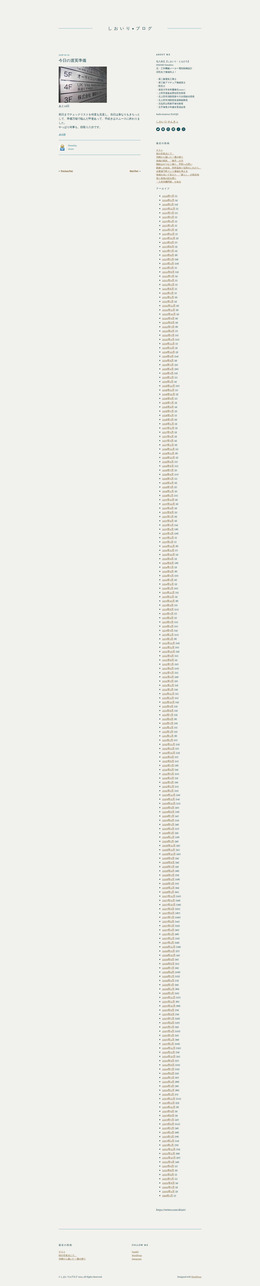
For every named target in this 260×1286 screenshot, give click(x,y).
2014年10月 (168, 554)
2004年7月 (168, 1069)
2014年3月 (168, 580)
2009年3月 (168, 833)
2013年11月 (168, 596)
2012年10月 (168, 651)
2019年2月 (168, 377)
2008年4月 (168, 879)
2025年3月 (168, 225)
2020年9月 (168, 318)
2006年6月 (168, 972)
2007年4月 (168, 930)
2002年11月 (168, 1153)
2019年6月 (168, 360)
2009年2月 (168, 837)
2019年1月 (167, 381)
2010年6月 (168, 769)
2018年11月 (168, 390)
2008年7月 (168, 866)
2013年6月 (168, 618)
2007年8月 (168, 913)
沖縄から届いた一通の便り (169, 157)
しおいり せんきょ (167, 122)
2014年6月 (168, 571)
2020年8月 (168, 322)
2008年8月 (168, 862)
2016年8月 (168, 466)
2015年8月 (168, 512)
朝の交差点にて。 (165, 153)
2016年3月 (168, 487)
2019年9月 (168, 356)
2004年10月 (169, 1056)
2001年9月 (168, 1166)
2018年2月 (168, 424)
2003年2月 (168, 1141)
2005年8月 (168, 1014)
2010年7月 (168, 765)
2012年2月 (168, 685)
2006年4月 (168, 980)
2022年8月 (168, 272)
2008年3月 (168, 883)
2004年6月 (168, 1073)
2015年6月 (168, 521)
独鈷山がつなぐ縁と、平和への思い (174, 164)
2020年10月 (169, 314)
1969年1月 (167, 1195)
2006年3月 (168, 985)
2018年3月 (168, 419)
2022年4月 (168, 280)
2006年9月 (168, 959)
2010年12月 (168, 744)
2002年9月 (168, 1162)
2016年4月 (168, 483)
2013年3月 (167, 630)
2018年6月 (168, 407)
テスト (159, 150)
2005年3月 (168, 1035)
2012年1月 (168, 689)
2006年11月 (168, 951)
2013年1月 (167, 639)
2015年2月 (168, 537)
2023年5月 (168, 259)
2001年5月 (168, 1179)
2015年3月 (168, 533)
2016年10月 (168, 457)
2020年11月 (168, 310)
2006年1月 (168, 993)
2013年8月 (168, 609)
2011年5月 (167, 723)
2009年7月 (168, 816)
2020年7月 (168, 327)
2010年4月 (168, 778)
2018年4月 (168, 415)
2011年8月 (168, 710)
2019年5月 (168, 365)
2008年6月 (168, 871)
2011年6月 (167, 719)
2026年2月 (168, 200)
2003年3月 (168, 1136)
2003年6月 (168, 1124)
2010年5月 (168, 774)
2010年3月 (168, 782)
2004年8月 (168, 1065)
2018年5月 (168, 411)
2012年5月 (168, 672)
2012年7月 (168, 664)
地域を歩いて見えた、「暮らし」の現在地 (177, 174)
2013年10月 (168, 601)
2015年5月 (168, 525)
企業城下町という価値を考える (172, 171)
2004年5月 (168, 1077)
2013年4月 (168, 626)
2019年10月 (168, 352)
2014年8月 (168, 563)
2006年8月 (168, 963)
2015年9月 (168, 508)
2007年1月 (168, 942)
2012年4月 (168, 677)
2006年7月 (168, 968)
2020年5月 (168, 335)
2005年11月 (168, 1001)
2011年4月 (167, 727)
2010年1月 (168, 791)
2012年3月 (168, 681)
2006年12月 (168, 947)
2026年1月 (168, 204)
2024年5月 (168, 230)
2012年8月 (168, 660)
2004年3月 (168, 1086)
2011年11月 (168, 698)
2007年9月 (168, 909)
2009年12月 (168, 795)
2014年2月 (168, 584)
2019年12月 (168, 343)
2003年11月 (168, 1103)
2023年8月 (168, 246)
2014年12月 (168, 546)
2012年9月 (168, 656)
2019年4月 (168, 369)
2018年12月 (168, 386)
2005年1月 (168, 1044)
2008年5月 (168, 875)
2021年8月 (168, 289)
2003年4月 (168, 1132)
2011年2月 (168, 736)
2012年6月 (168, 668)
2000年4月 (168, 1191)
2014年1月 (167, 588)
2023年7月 (168, 251)
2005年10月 (169, 1006)
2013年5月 (168, 622)
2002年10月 (169, 1157)
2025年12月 (168, 208)
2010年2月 (168, 786)
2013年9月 (168, 605)
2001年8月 (168, 1170)
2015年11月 (168, 499)
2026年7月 (168, 196)
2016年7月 (168, 470)
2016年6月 (168, 474)
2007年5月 (168, 925)
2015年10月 (168, 504)
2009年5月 (168, 824)
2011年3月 (167, 731)
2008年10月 (169, 854)
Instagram (136, 1258)
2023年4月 (168, 263)
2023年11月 (168, 234)
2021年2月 (168, 297)
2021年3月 (168, 293)
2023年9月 (168, 242)
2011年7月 (167, 715)
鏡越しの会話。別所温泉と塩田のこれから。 (178, 167)
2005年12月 (168, 997)
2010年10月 (168, 753)
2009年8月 (168, 812)
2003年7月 (168, 1120)
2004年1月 (168, 1094)
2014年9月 (168, 559)
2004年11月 (168, 1052)
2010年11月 (168, 748)
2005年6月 (168, 1022)
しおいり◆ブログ (131, 28)
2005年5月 (168, 1027)
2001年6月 (168, 1174)
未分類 (62, 134)
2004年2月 (168, 1090)
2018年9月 (168, 398)
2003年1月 (168, 1145)
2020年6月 (168, 331)
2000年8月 (168, 1183)
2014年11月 (168, 550)
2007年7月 (168, 917)
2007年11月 (168, 900)
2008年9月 (168, 858)
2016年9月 (168, 462)
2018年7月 (168, 402)
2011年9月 (167, 706)
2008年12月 (169, 845)
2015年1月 (167, 542)
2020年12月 (169, 305)
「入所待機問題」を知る (168, 181)
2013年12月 (168, 592)
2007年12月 (168, 896)
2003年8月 (168, 1115)
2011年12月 (168, 693)
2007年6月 (168, 921)
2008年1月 (168, 892)
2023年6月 (168, 255)
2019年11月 (168, 348)
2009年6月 (168, 820)
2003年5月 (168, 1128)
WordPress (137, 1255)
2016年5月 (168, 478)
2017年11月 (168, 428)
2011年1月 (167, 740)
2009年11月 (168, 799)
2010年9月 (168, 757)
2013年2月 (168, 634)
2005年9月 (168, 1010)
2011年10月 (168, 702)
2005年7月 (168, 1018)
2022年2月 (168, 284)
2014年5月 (168, 575)
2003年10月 (168, 1107)
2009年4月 (168, 828)
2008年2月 (168, 888)
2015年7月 (168, 516)
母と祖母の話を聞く (166, 178)
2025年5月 (168, 217)
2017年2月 (168, 445)
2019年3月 (168, 373)
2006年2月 (168, 989)
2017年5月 (168, 432)
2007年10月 (169, 904)
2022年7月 (168, 276)
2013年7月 (168, 613)
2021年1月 (168, 301)
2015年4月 (168, 529)
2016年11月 (168, 453)
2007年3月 (168, 934)
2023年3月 (168, 267)
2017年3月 (168, 440)
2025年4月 (168, 221)
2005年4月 (168, 1031)
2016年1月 (167, 495)
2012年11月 (168, 647)
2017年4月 (168, 436)
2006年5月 (168, 976)
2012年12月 (168, 643)
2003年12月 (168, 1098)
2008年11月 (168, 850)
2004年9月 (168, 1060)
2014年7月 (168, 567)
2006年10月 (169, 955)
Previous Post (67, 171)
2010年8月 (168, 761)
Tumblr (135, 1251)
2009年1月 (168, 841)
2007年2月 (168, 938)
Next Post (134, 171)
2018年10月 (168, 394)
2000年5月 (168, 1187)
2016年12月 (168, 449)
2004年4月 (168, 1082)
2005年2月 (168, 1039)
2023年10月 (168, 238)
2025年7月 (168, 213)
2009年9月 (168, 807)
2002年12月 (169, 1149)
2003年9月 (168, 1111)
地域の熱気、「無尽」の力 (169, 160)
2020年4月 (168, 339)
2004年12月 (168, 1048)
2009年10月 (169, 803)
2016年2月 (168, 491)
